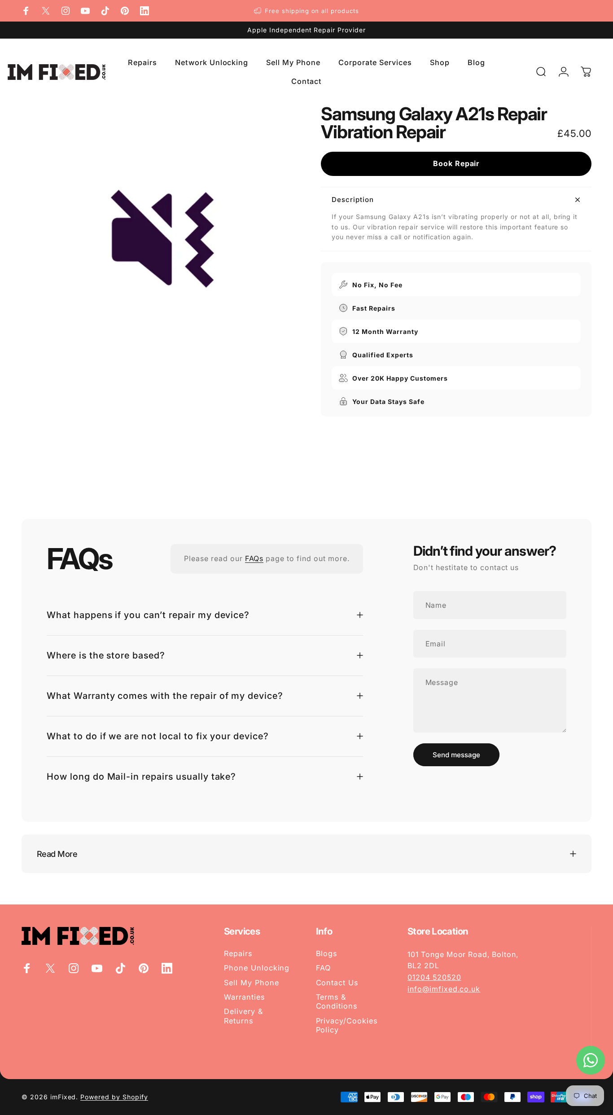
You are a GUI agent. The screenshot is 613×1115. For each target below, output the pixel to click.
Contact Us (337, 982)
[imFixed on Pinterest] (124, 10)
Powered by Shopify (114, 1097)
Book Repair (456, 163)
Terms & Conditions (337, 1001)
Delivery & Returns (243, 1016)
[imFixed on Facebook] (26, 10)
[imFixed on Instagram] (65, 10)
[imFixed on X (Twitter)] (45, 10)
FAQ (323, 967)
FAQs (254, 558)
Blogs (326, 953)
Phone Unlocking (256, 967)
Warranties (244, 996)
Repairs (238, 953)
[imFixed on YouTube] (85, 10)
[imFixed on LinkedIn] (144, 10)
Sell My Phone (251, 982)
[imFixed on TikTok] (105, 10)
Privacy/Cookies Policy (346, 1025)
